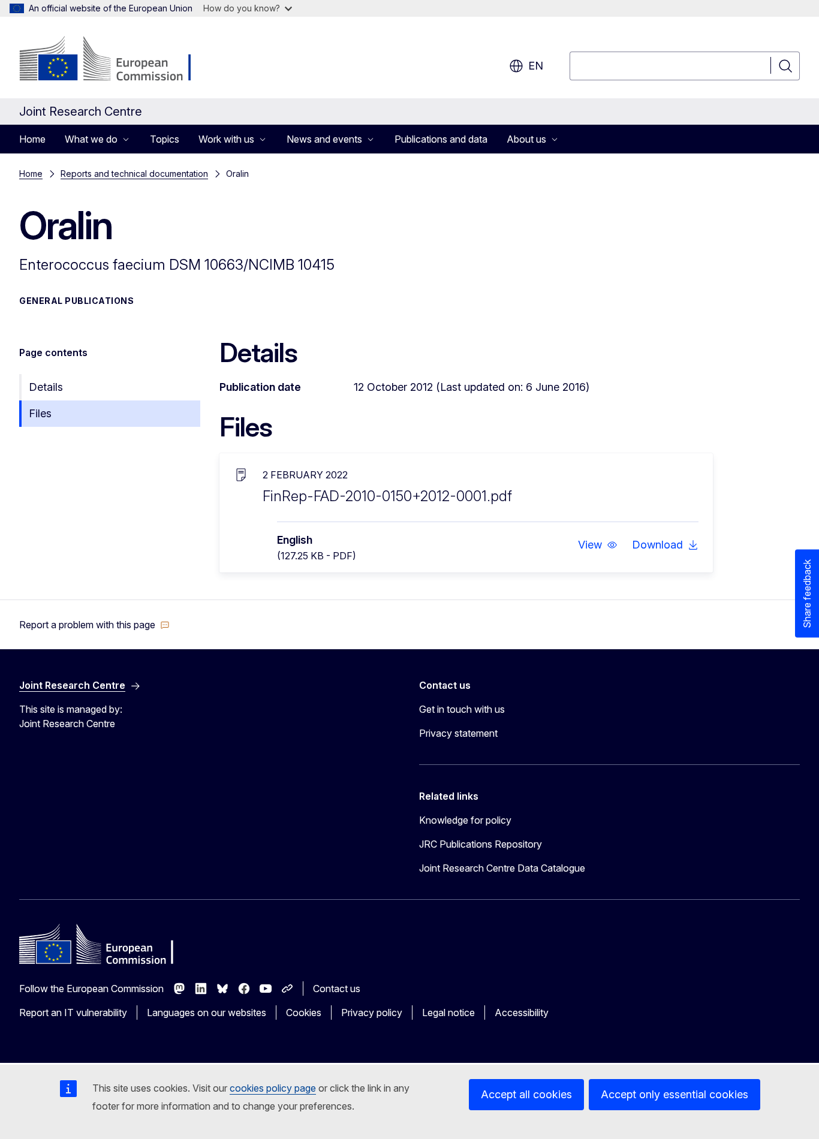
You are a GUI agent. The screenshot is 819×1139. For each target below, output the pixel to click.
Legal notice (448, 1013)
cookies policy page (273, 1088)
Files (40, 413)
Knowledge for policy (465, 820)
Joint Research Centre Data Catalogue (502, 868)
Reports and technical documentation (134, 173)
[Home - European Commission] (116, 60)
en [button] (535, 65)
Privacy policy (371, 1013)
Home (32, 139)
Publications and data (441, 139)
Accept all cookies (526, 1094)
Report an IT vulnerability (73, 1013)
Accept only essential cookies (674, 1094)
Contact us (336, 989)
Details (46, 387)
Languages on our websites (206, 1013)
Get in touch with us (462, 709)
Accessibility (522, 1013)
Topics (164, 139)
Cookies (303, 1013)
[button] (598, 545)
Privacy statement (458, 733)
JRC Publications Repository (480, 844)
